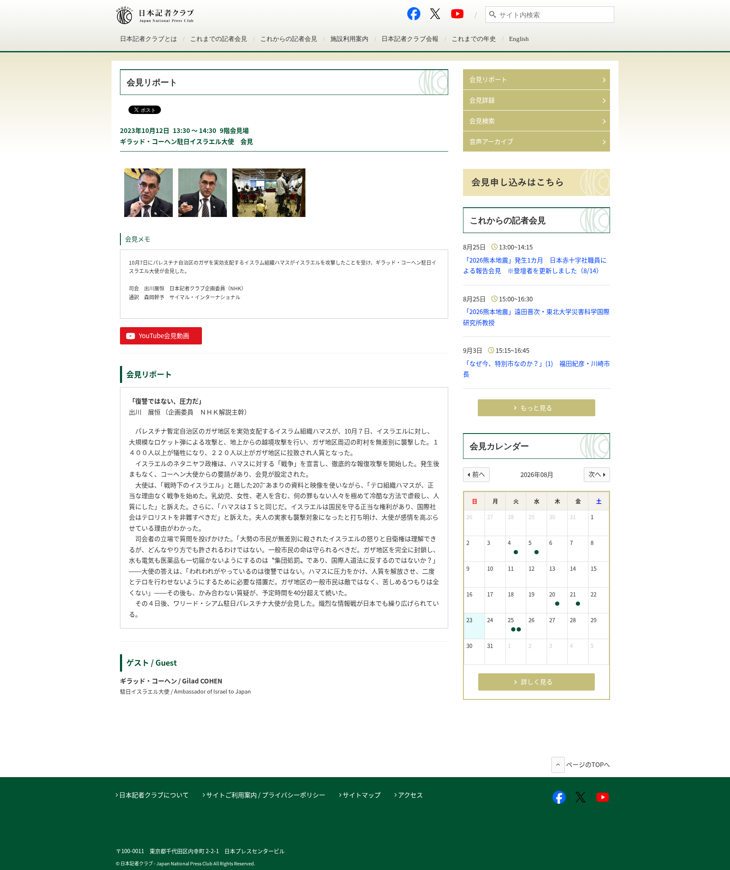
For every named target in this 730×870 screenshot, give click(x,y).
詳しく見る (537, 681)
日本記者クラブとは (148, 38)
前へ (478, 474)
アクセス (410, 795)
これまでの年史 (474, 38)
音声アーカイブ (491, 141)
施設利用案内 (349, 38)
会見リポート (488, 79)
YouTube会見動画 (164, 335)
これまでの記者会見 (218, 38)
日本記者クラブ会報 (410, 38)
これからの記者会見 (288, 38)
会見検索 (482, 120)
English (519, 38)
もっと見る (536, 407)
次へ (594, 474)
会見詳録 (482, 100)
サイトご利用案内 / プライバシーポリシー (265, 795)
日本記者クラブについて (154, 795)
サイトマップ (362, 795)
